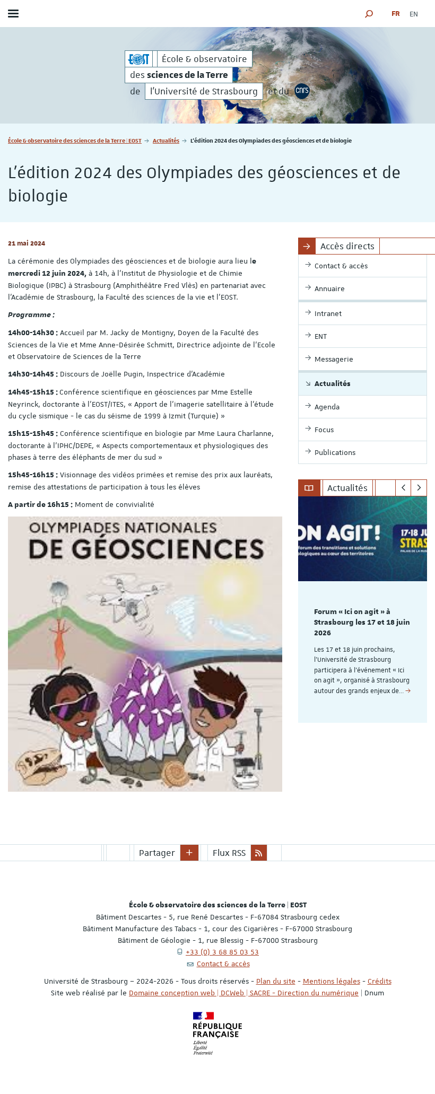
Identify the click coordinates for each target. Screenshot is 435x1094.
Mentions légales (331, 981)
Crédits (380, 981)
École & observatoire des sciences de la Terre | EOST (75, 140)
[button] (369, 13)
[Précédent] (403, 487)
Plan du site (275, 981)
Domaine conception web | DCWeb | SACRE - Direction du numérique (244, 992)
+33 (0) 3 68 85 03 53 (222, 952)
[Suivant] (419, 487)
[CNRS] (302, 91)
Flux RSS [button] (229, 853)
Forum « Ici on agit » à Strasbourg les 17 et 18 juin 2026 (362, 622)
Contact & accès (223, 963)
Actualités (166, 140)
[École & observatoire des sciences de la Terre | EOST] (139, 58)
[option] (362, 609)
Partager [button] (157, 853)
